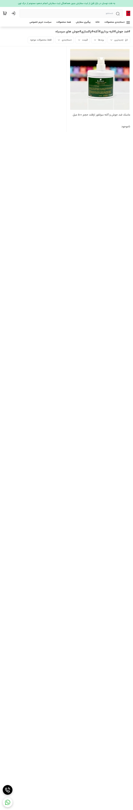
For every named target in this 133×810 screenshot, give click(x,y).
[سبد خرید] (5, 13)
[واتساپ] (7, 802)
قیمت (85, 40)
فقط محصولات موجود (40, 40)
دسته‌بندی (67, 40)
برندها (101, 40)
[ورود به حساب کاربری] (14, 13)
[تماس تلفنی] (7, 790)
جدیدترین (118, 40)
